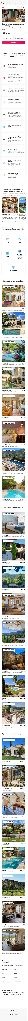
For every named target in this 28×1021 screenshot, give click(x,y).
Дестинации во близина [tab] (7, 965)
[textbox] (7, 38)
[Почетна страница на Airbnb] (3, 7)
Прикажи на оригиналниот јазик (10, 3)
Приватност (11, 1014)
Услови (16, 1014)
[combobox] (13, 34)
